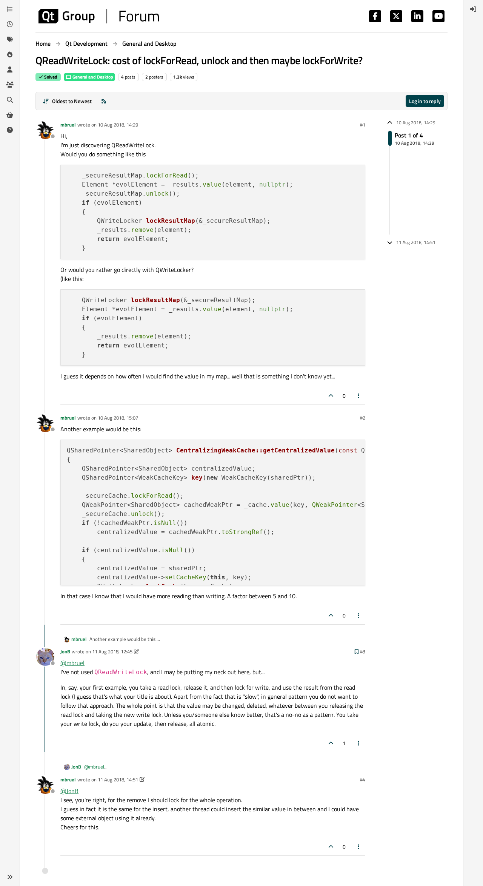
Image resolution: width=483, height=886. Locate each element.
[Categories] (10, 9)
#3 (362, 651)
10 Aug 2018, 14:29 (118, 124)
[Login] (473, 9)
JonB (65, 651)
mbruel (68, 124)
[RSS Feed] (103, 101)
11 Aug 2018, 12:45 (112, 651)
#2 (362, 417)
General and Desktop (92, 76)
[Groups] (10, 85)
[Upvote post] (331, 395)
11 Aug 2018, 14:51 (118, 779)
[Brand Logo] (98, 16)
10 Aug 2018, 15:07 (118, 417)
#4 (362, 779)
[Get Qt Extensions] (10, 115)
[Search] (10, 100)
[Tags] (10, 39)
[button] (10, 877)
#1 (362, 124)
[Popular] (10, 54)
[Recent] (10, 24)
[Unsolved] (10, 130)
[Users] (10, 69)
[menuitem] (473, 9)
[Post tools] (359, 395)
